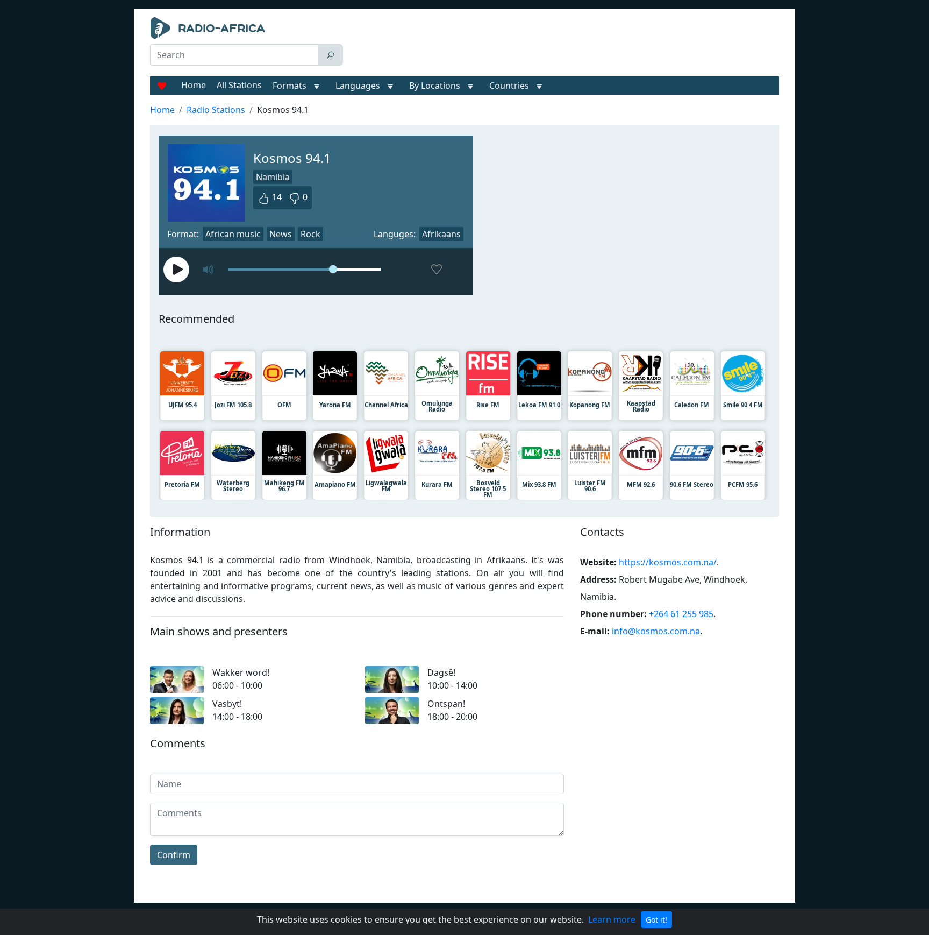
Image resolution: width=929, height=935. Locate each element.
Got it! (656, 920)
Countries (509, 85)
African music (233, 234)
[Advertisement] (563, 44)
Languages (357, 85)
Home (193, 85)
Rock (310, 234)
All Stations (239, 85)
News (280, 234)
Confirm (173, 855)
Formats (289, 85)
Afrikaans (441, 234)
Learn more (611, 919)
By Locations (434, 85)
